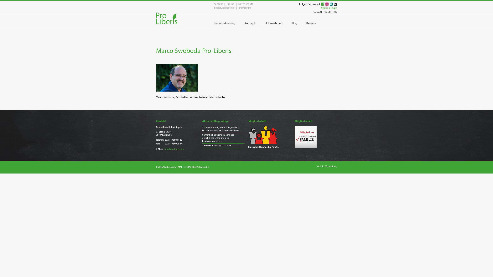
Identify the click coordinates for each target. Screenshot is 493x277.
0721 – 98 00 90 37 (173, 144)
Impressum (245, 8)
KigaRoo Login (329, 8)
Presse (230, 4)
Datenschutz (245, 4)
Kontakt (218, 4)
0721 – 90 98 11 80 (327, 12)
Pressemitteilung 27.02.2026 (217, 145)
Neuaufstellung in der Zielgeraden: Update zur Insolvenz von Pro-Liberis (220, 129)
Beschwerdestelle (224, 8)
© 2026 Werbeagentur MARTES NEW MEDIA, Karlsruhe (182, 167)
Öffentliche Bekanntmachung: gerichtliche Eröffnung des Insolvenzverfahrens (218, 138)
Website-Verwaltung (327, 166)
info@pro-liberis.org (174, 149)
